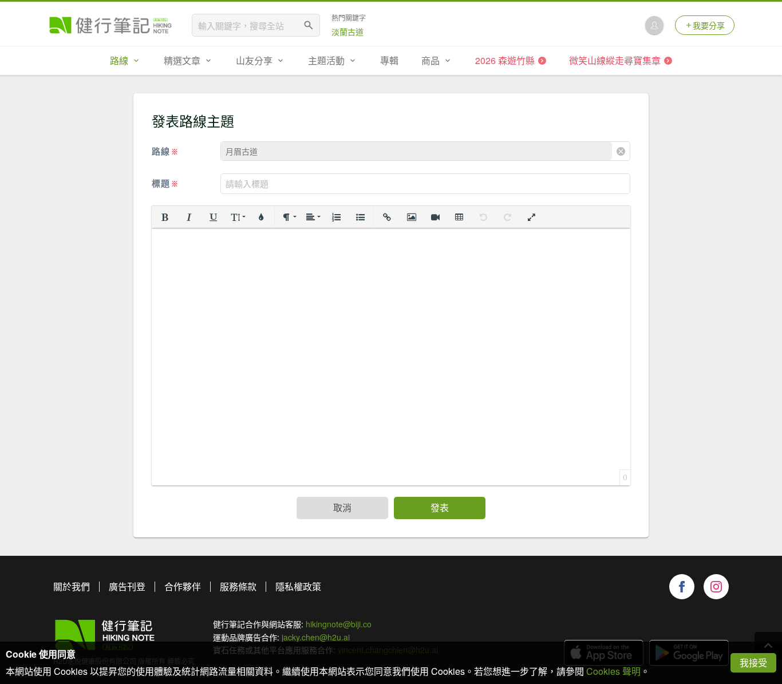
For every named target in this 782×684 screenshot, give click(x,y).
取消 (342, 507)
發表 (440, 507)
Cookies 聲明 (613, 671)
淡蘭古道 (347, 31)
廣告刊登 (127, 586)
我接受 (753, 662)
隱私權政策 (298, 586)
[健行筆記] (110, 25)
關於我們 (71, 586)
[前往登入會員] (654, 25)
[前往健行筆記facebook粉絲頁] (681, 586)
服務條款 (238, 586)
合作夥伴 (182, 586)
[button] (165, 217)
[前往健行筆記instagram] (716, 586)
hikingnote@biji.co (339, 624)
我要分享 (709, 25)
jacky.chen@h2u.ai (316, 637)
